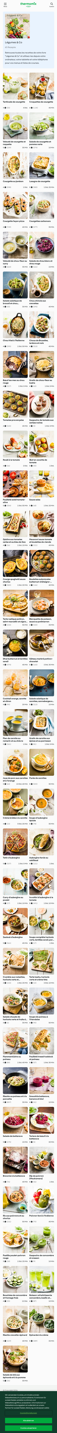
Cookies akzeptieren (28, 1428)
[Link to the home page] (28, 4)
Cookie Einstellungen (28, 1413)
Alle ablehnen (28, 1421)
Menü (5, 6)
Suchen (51, 6)
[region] (28, 1412)
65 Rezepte (10, 47)
